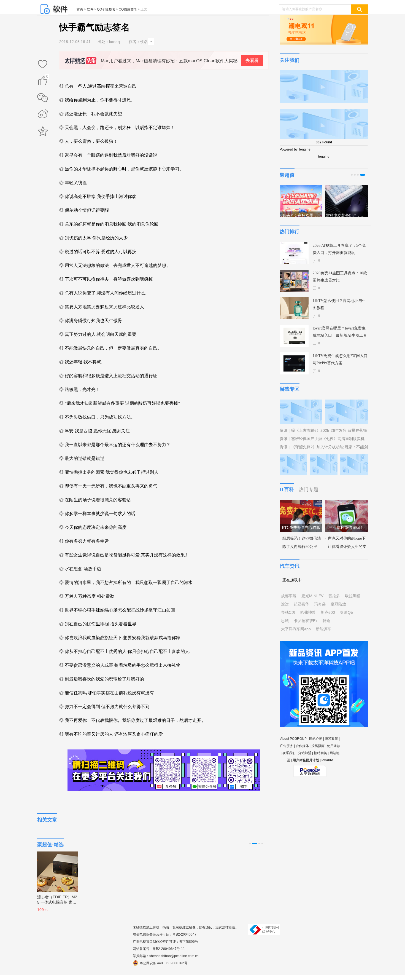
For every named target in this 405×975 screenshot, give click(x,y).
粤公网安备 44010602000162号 (163, 963)
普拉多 (334, 596)
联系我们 (289, 753)
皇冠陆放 (338, 604)
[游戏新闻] (301, 403)
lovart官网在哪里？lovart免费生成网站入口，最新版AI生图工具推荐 (340, 332)
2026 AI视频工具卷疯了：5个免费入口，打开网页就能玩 (339, 249)
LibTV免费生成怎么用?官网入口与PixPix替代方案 (340, 359)
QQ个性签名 (106, 9)
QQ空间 (42, 131)
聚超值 (287, 175)
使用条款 (333, 746)
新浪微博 (42, 114)
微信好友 (42, 98)
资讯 (283, 430)
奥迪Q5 (346, 612)
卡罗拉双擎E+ (306, 620)
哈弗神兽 (308, 612)
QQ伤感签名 (128, 9)
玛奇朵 (320, 604)
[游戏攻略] (346, 403)
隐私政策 (331, 739)
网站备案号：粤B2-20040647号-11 (159, 949)
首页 (80, 9)
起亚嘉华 (301, 604)
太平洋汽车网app (296, 629)
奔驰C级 (288, 612)
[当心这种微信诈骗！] (346, 503)
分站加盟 (304, 753)
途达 (285, 604)
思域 (285, 620)
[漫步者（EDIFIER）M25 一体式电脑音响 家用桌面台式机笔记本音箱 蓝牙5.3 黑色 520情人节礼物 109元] (54, 869)
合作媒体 (302, 746)
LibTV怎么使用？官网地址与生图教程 (339, 304)
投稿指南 (318, 746)
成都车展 (288, 596)
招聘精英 (320, 753)
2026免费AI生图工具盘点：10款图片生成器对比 (340, 276)
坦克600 (328, 612)
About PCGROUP (293, 739)
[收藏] (42, 64)
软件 (90, 9)
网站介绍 (315, 739)
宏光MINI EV (312, 596)
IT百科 (287, 489)
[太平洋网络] (309, 769)
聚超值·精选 (50, 844)
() (47, 77)
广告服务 (286, 746)
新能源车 (323, 629)
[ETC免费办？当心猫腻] (301, 503)
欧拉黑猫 (352, 596)
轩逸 (326, 620)
